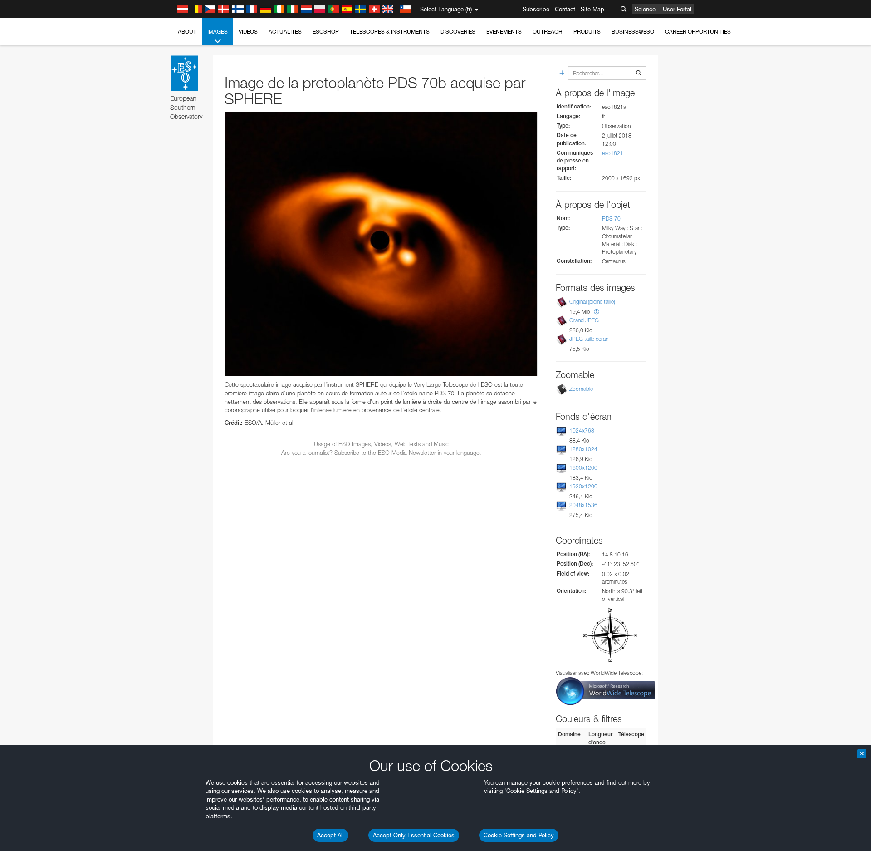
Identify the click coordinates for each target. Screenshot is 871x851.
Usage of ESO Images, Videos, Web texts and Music (381, 444)
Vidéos (248, 31)
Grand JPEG (584, 320)
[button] (596, 311)
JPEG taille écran (588, 338)
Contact (565, 9)
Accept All (330, 835)
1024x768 (581, 430)
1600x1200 (583, 467)
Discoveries (457, 31)
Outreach (548, 31)
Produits (587, 31)
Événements (504, 31)
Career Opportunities (698, 31)
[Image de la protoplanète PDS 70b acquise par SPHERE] (381, 244)
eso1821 (612, 153)
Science (645, 9)
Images (217, 31)
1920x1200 (583, 486)
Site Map (592, 9)
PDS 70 (611, 218)
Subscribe (536, 9)
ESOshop (326, 31)
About (187, 31)
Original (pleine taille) (592, 301)
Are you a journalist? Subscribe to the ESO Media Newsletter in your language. (381, 452)
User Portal (677, 9)
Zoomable (581, 388)
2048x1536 (583, 505)
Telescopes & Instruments (390, 31)
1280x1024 (583, 449)
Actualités (285, 31)
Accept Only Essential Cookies (414, 835)
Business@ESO (633, 31)
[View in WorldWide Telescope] (606, 690)
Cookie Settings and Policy (519, 835)
